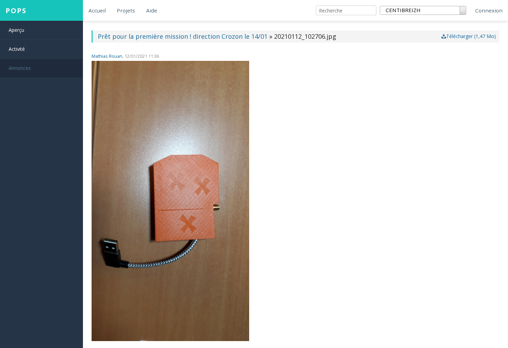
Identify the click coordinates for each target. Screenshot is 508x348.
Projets (126, 10)
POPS (16, 10)
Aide (151, 10)
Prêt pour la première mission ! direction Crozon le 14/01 (182, 36)
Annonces (20, 68)
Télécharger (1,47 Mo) (471, 36)
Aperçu (16, 30)
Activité (17, 49)
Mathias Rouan (107, 56)
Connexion (488, 10)
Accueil (97, 10)
